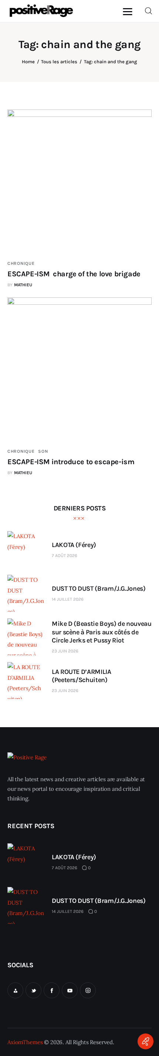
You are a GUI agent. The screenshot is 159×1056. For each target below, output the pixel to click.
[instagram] (88, 990)
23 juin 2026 (65, 651)
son (43, 451)
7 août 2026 (64, 555)
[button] (129, 11)
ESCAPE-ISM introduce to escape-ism (70, 462)
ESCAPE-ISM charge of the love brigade (74, 274)
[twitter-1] (33, 990)
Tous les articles (59, 61)
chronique (20, 263)
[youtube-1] (70, 990)
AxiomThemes (25, 1042)
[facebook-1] (52, 990)
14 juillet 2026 (68, 599)
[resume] (15, 990)
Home (28, 61)
